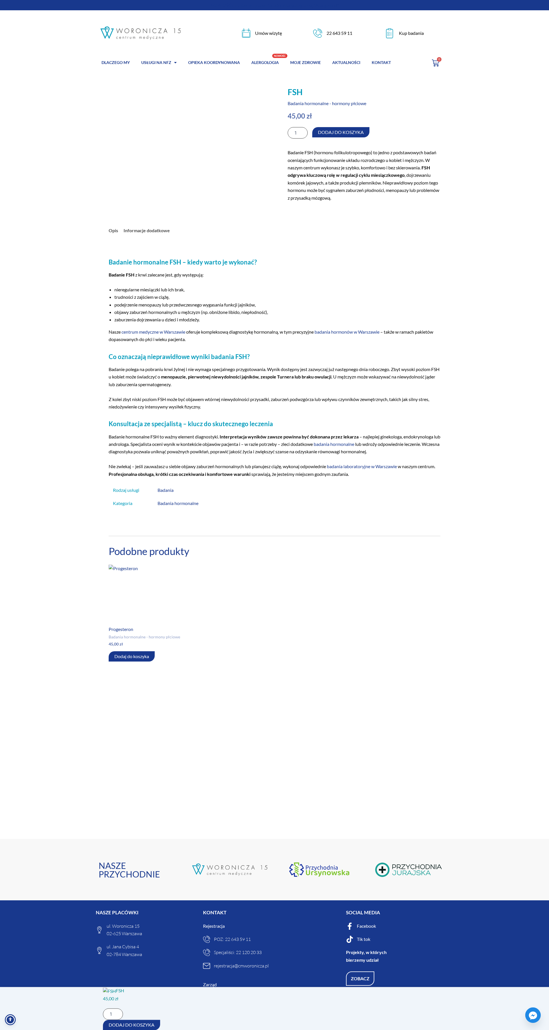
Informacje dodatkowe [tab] (147, 230)
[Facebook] (349, 926)
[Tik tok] (349, 939)
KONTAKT (381, 62)
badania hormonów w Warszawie (347, 331)
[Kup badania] (390, 33)
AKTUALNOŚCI (346, 62)
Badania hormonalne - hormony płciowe (327, 103)
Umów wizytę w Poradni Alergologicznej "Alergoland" (274, 5)
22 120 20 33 (249, 952)
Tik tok (363, 939)
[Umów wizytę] (246, 33)
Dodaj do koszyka (341, 132)
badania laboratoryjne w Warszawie (362, 466)
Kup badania (411, 33)
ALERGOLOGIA (265, 62)
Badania (166, 490)
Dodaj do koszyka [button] (131, 656)
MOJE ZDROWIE (305, 62)
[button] (360, 978)
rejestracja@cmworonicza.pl (241, 966)
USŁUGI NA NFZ (156, 62)
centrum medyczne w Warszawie (153, 331)
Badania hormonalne (178, 503)
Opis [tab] (113, 230)
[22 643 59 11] (317, 33)
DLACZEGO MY (116, 62)
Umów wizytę (268, 33)
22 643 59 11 (339, 33)
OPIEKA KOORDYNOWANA (214, 62)
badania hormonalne (334, 444)
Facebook (366, 926)
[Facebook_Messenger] (533, 1015)
